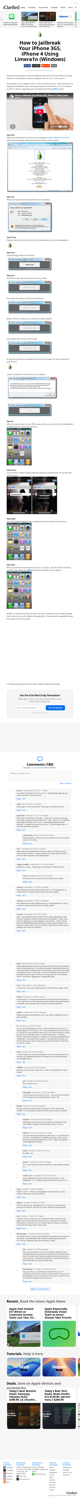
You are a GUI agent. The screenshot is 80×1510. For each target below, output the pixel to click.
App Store (23, 1476)
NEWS (23, 7)
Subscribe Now (40, 1474)
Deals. (12, 1383)
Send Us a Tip (67, 1472)
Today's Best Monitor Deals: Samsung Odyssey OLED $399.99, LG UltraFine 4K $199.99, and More (47, 26)
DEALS (70, 7)
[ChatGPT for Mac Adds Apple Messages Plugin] (11, 20)
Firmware (52, 1482)
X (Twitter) (9, 1470)
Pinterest (9, 1473)
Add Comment (65, 783)
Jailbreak (52, 1485)
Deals (51, 1477)
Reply (19, 799)
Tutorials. (14, 1353)
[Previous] (2, 20)
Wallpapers (53, 1472)
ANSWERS (54, 7)
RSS (7, 1482)
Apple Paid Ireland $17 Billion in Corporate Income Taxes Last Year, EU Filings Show (29, 25)
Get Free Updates (55, 708)
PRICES (63, 7)
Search (51, 1490)
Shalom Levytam (49, 70)
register (39, 768)
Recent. (13, 1301)
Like (23, 799)
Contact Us (66, 1475)
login (32, 768)
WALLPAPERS (43, 7)
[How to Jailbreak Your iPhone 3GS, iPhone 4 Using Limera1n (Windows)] (40, 167)
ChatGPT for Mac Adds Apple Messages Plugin (10, 23)
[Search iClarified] (76, 7)
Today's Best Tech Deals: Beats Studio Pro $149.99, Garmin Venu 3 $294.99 (57, 1395)
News (51, 1467)
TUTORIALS (32, 7)
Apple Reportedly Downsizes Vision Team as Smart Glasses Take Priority (58, 1313)
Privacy (74, 1495)
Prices (51, 1475)
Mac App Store (25, 1479)
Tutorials (52, 1470)
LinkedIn (9, 1476)
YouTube (9, 1479)
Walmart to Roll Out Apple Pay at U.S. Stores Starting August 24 (65, 24)
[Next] (78, 20)
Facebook (9, 1467)
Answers (52, 1480)
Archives (52, 1487)
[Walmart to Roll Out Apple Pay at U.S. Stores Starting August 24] (65, 20)
